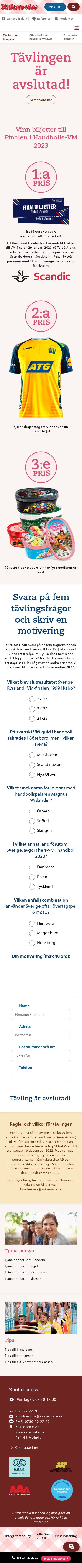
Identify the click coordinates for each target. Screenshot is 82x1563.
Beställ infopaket (54, 1558)
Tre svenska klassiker (70, 36)
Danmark (45, 867)
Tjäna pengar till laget (21, 1266)
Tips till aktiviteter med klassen (29, 1362)
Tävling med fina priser (11, 37)
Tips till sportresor (19, 1355)
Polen (42, 876)
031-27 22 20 (26, 1410)
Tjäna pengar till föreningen (26, 1272)
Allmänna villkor (44, 1536)
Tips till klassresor (18, 1349)
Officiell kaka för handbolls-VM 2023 (40, 36)
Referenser (44, 18)
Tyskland (45, 886)
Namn (24, 1005)
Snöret (43, 820)
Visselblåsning (66, 1536)
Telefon (25, 1067)
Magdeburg (48, 932)
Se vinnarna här (41, 99)
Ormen (43, 811)
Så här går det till (18, 18)
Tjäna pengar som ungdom (25, 1260)
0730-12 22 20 (37, 1421)
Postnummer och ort (37, 1046)
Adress (25, 1026)
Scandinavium (50, 764)
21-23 (42, 718)
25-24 (42, 708)
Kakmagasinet (27, 1447)
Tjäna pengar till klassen (23, 1278)
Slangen (44, 830)
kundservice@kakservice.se (41, 1189)
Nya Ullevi (46, 774)
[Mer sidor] (76, 28)
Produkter (66, 18)
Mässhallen (47, 754)
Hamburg (45, 923)
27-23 (42, 698)
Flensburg (46, 942)
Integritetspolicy (18, 1536)
